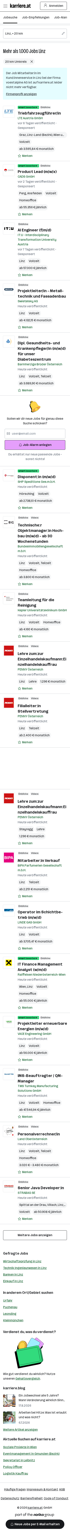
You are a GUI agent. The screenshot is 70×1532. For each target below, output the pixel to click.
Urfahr (7, 1300)
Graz (23, 135)
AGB (62, 1489)
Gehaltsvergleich (27, 1378)
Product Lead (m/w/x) (37, 171)
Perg (23, 193)
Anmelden (56, 6)
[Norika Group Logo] (34, 1515)
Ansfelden (34, 193)
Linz (42, 51)
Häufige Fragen (15, 1489)
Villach (52, 1205)
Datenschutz (10, 1498)
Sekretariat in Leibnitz (19, 1460)
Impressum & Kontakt (42, 1489)
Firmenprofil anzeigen (21, 94)
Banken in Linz (13, 1274)
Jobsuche (10, 17)
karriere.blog (14, 1388)
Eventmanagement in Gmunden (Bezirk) (31, 1454)
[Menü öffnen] (5, 5)
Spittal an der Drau (33, 1205)
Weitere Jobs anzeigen (35, 1235)
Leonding (9, 1314)
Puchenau (10, 1307)
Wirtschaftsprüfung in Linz (22, 1261)
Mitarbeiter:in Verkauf (39, 860)
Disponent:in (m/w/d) (36, 476)
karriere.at (46, 1439)
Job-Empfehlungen (35, 17)
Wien (23, 986)
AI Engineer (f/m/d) (34, 230)
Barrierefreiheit (31, 1498)
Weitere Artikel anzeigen (20, 1429)
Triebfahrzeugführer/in (39, 113)
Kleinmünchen (13, 1320)
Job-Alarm (61, 17)
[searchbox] (35, 33)
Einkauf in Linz (13, 1281)
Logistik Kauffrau (15, 1473)
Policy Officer (12, 1467)
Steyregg (26, 829)
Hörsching (26, 494)
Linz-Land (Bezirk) (40, 135)
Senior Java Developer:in (41, 1187)
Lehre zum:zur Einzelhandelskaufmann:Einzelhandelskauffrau (42, 659)
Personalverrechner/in (39, 1134)
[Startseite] (21, 5)
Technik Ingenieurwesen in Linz (25, 1268)
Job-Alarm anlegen (37, 445)
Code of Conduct (56, 1498)
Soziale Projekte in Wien (20, 1447)
